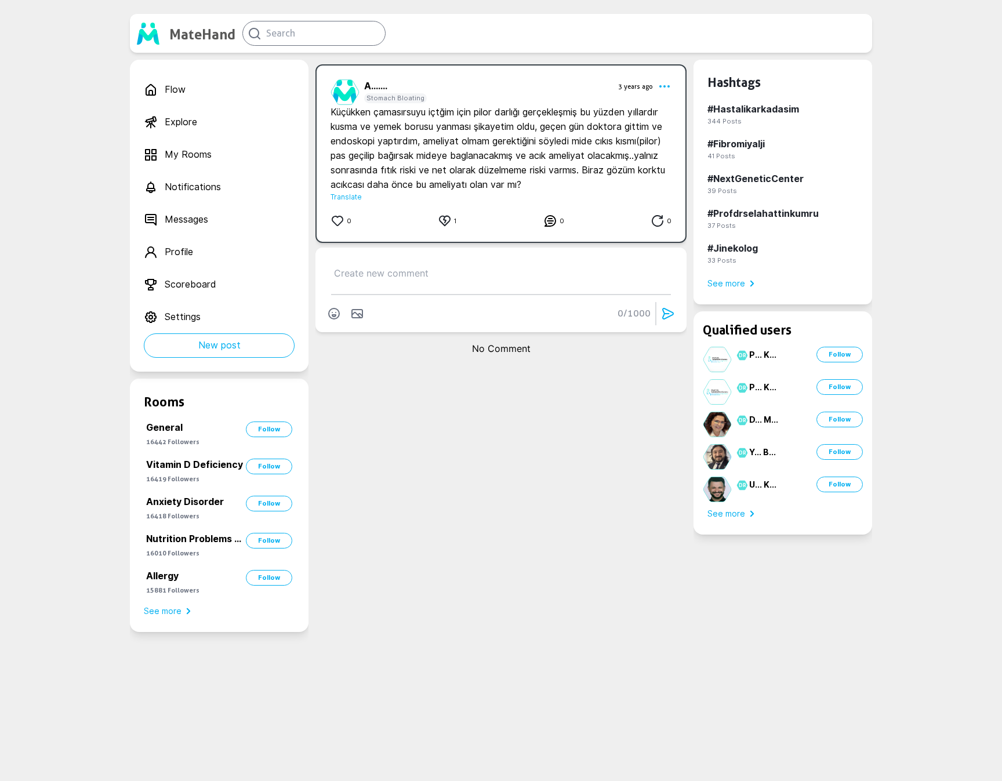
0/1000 (634, 313)
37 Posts (721, 225)
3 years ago (635, 86)
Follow (269, 429)
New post (219, 345)
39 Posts (722, 191)
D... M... (763, 419)
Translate (346, 196)
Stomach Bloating (395, 98)
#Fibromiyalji (736, 144)
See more (162, 611)
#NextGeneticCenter (755, 178)
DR (741, 355)
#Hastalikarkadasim (753, 109)
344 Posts (724, 121)
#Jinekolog (732, 248)
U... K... (762, 484)
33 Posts (721, 260)
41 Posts (721, 156)
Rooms (164, 401)
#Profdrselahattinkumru (763, 213)
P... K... (762, 354)
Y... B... (762, 452)
